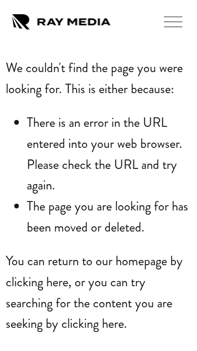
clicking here (37, 282)
